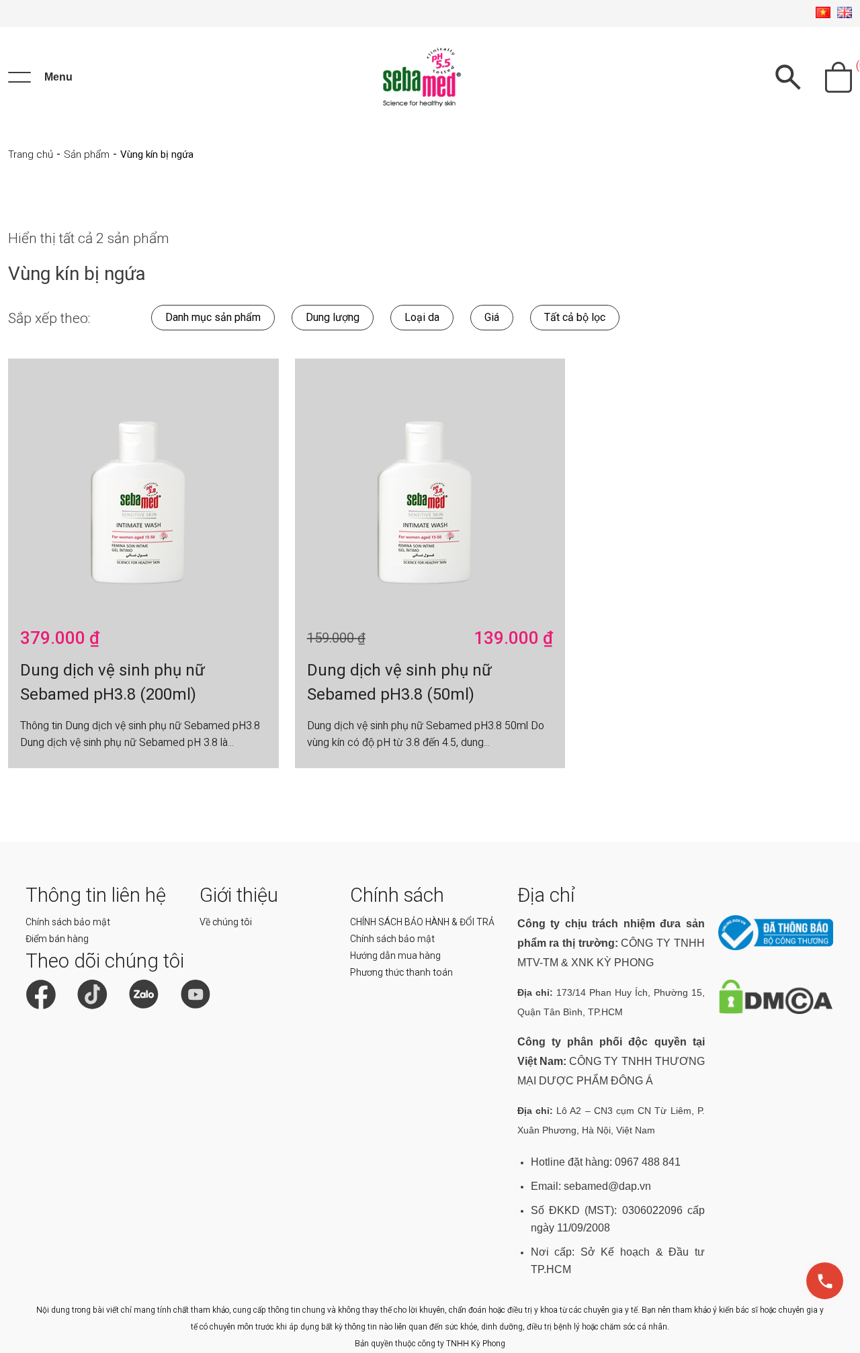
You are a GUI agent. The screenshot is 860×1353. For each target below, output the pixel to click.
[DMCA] (775, 1011)
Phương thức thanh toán (401, 972)
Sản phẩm (87, 154)
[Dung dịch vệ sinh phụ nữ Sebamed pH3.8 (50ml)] (430, 487)
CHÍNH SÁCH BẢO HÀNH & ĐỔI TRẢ (422, 922)
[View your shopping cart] (838, 77)
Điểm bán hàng (57, 938)
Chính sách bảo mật (68, 922)
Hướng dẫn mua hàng (395, 955)
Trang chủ (30, 154)
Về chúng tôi (226, 922)
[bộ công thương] (775, 947)
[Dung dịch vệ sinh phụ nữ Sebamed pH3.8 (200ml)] (143, 487)
